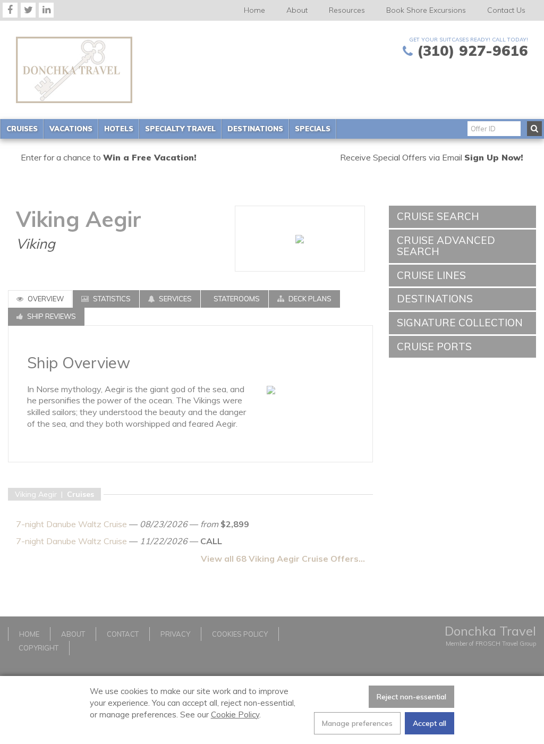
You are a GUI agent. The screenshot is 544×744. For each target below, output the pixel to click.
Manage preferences (357, 723)
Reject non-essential (411, 696)
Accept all (429, 723)
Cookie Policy (235, 714)
